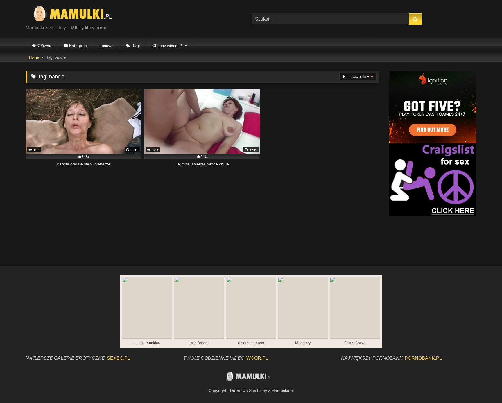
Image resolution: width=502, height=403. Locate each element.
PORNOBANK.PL (423, 358)
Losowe (106, 45)
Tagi (136, 45)
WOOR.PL (257, 358)
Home (34, 57)
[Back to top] (484, 385)
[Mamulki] (76, 14)
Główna (44, 45)
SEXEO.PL (118, 358)
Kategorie (78, 45)
